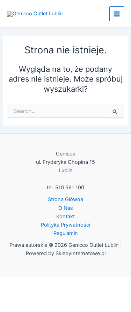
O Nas (65, 208)
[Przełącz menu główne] (116, 13)
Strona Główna (65, 199)
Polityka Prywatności (65, 225)
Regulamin (65, 233)
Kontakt (65, 216)
